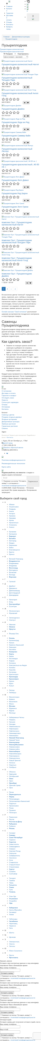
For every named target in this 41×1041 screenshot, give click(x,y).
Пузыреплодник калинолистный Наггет (20, 64)
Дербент (12, 586)
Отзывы (9, 22)
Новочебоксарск (15, 753)
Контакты (9, 24)
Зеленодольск (14, 617)
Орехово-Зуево (14, 785)
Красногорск (13, 674)
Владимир (13, 565)
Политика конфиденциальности (13, 460)
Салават (12, 833)
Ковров (11, 661)
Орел (11, 781)
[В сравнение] (28, 71)
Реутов (11, 819)
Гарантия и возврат (9, 395)
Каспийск (12, 649)
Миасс (11, 704)
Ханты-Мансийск (15, 910)
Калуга (11, 642)
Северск (12, 849)
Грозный (12, 581)
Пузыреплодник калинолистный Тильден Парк (17, 78)
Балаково (12, 531)
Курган (11, 681)
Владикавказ (13, 563)
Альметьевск (14, 506)
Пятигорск (13, 812)
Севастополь (14, 844)
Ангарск (12, 513)
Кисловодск (13, 658)
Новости (5, 400)
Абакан (11, 504)
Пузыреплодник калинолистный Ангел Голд (20, 94)
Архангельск (13, 522)
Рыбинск (12, 826)
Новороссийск (14, 749)
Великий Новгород (16, 559)
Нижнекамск (13, 735)
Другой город (7, 443)
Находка (12, 724)
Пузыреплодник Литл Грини (15, 206)
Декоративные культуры (21, 36)
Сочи (11, 860)
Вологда (12, 574)
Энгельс (12, 946)
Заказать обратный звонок (13, 447)
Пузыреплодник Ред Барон (15, 193)
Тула (11, 889)
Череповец (13, 923)
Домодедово (13, 595)
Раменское (13, 817)
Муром (11, 710)
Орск (11, 787)
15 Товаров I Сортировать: (16, 54)
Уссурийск (13, 901)
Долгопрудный (14, 593)
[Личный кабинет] (28, 6)
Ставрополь (13, 862)
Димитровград (14, 590)
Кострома (12, 672)
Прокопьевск (14, 806)
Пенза (11, 792)
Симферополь (14, 855)
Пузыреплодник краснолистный (12, 51)
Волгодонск (13, 570)
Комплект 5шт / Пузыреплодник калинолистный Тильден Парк (17, 241)
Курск (11, 683)
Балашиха (13, 534)
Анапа (11, 511)
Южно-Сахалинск (15, 950)
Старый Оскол (14, 864)
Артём (11, 520)
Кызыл (11, 685)
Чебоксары (13, 919)
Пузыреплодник (11, 39)
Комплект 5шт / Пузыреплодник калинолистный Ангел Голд (17, 259)
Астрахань (13, 525)
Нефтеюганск (14, 731)
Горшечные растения (10, 426)
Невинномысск (14, 726)
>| (15, 289)
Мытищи (12, 713)
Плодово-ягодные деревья (12, 417)
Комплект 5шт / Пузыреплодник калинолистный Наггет (17, 223)
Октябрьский (14, 776)
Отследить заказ (8, 398)
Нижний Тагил (14, 740)
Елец (11, 602)
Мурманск (13, 708)
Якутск (11, 955)
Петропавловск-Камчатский (19, 801)
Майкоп (12, 699)
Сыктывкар (13, 873)
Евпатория (13, 599)
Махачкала (13, 701)
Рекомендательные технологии (13, 463)
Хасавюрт (12, 912)
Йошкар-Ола (14, 633)
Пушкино (12, 810)
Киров (11, 656)
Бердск (11, 543)
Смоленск (13, 858)
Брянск (11, 554)
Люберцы (12, 692)
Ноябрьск (12, 767)
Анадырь (12, 509)
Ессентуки (13, 606)
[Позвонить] (28, 1)
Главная (9, 6)
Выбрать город (9, 27)
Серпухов (12, 853)
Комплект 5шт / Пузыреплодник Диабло (17, 274)
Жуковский (13, 613)
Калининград (14, 640)
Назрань (12, 719)
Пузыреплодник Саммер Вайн (16, 135)
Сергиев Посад (14, 851)
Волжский (12, 572)
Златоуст (12, 620)
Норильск (12, 765)
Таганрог (12, 878)
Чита (11, 928)
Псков (11, 808)
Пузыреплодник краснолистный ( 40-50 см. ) (20, 165)
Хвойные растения (9, 424)
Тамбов (12, 880)
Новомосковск (14, 747)
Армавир (12, 518)
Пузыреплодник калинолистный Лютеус (17, 149)
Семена (5, 428)
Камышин (12, 647)
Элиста (11, 944)
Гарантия (9, 13)
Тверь (11, 883)
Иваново (12, 624)
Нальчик (12, 722)
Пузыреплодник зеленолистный (12, 49)
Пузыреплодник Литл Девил (15, 180)
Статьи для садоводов (10, 402)
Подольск (12, 803)
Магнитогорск (14, 697)
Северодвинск (14, 846)
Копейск (12, 667)
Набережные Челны (16, 717)
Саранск (12, 839)
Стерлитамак (14, 867)
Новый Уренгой (14, 760)
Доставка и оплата (8, 393)
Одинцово (13, 774)
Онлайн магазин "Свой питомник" (14, 311)
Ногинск (12, 762)
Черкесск (12, 926)
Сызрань (12, 871)
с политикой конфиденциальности (14, 484)
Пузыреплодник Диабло (13, 108)
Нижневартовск (14, 733)
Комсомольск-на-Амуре (18, 665)
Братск (11, 552)
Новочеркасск (14, 756)
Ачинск (11, 527)
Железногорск (14, 611)
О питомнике (6, 391)
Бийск (11, 547)
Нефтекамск (13, 728)
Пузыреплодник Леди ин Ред (15, 122)
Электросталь (14, 941)
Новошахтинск (14, 758)
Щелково (12, 937)
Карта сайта (6, 467)
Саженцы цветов (8, 415)
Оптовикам (6, 407)
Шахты (11, 932)
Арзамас (12, 516)
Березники (13, 545)
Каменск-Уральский (16, 645)
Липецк (11, 690)
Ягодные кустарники (9, 419)
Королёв (12, 670)
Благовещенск (14, 550)
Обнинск (12, 772)
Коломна (12, 663)
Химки (11, 914)
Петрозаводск (14, 799)
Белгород (12, 540)
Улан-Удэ (12, 896)
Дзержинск (13, 588)
